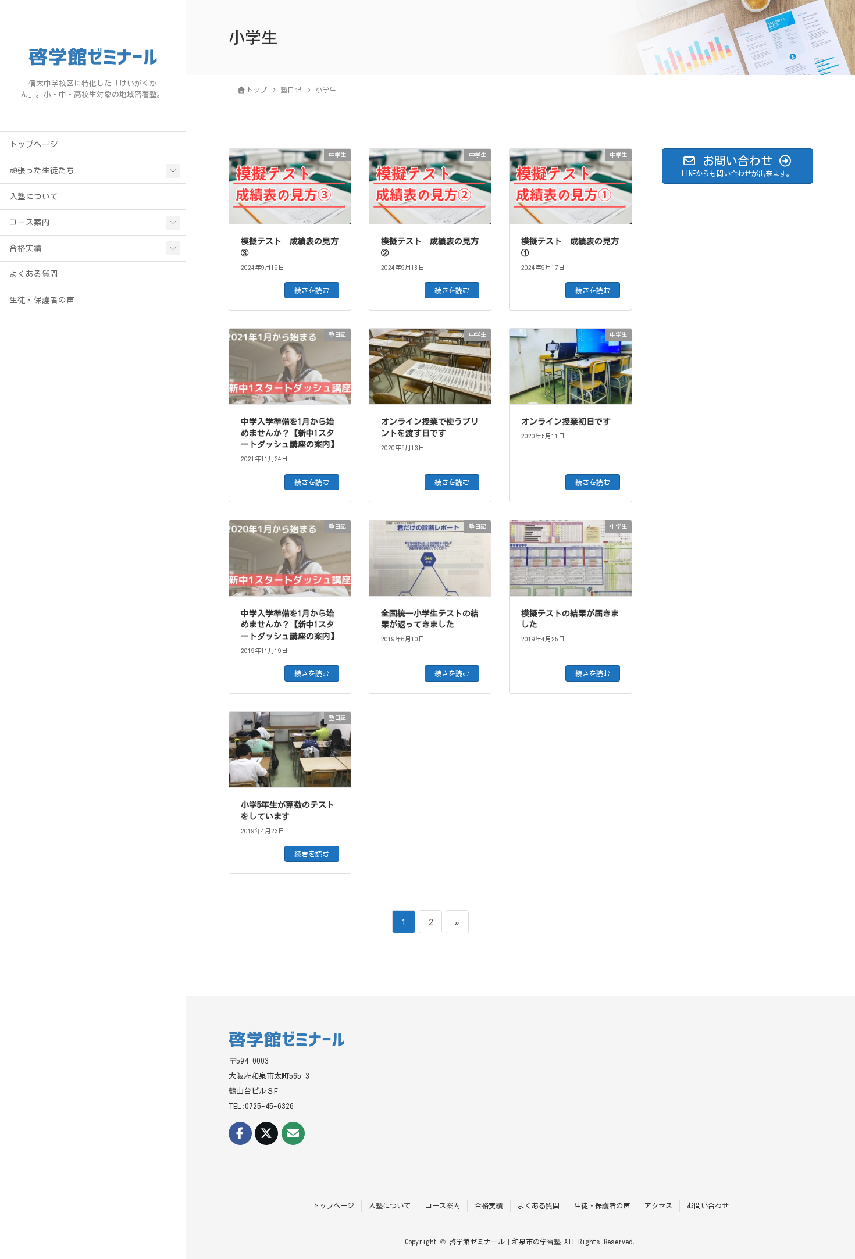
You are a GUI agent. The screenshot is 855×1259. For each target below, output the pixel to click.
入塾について (33, 196)
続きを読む (311, 290)
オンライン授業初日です (566, 422)
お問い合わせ (708, 1205)
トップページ (33, 144)
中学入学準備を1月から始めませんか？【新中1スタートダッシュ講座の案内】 (290, 433)
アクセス (658, 1205)
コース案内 (29, 222)
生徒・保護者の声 (41, 300)
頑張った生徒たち (41, 170)
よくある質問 (33, 274)
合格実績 (25, 248)
